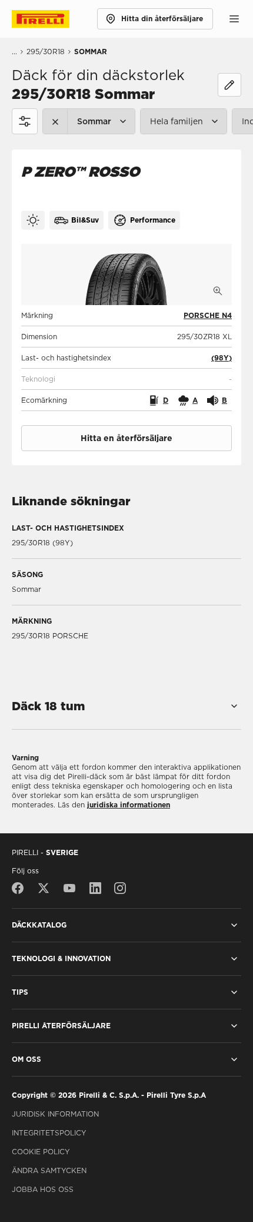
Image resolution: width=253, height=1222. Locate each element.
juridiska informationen (128, 804)
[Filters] (25, 121)
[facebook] (20, 888)
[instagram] (120, 888)
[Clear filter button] (55, 121)
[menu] (234, 19)
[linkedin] (95, 888)
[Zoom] (217, 291)
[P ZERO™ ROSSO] (126, 274)
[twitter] (43, 888)
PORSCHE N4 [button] (208, 315)
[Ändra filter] (229, 85)
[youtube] (69, 888)
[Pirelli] (51, 19)
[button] (221, 358)
